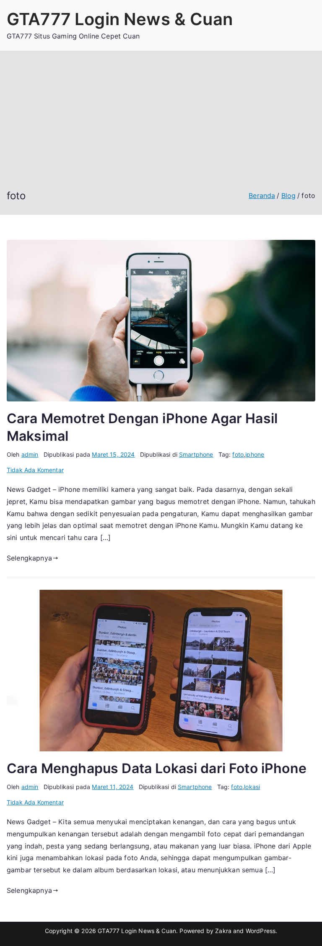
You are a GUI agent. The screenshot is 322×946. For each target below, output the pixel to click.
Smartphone (196, 454)
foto (238, 454)
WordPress (260, 930)
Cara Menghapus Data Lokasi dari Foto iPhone (156, 768)
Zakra (223, 930)
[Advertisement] (161, 126)
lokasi (252, 786)
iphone (254, 454)
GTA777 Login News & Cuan (120, 19)
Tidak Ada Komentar (35, 469)
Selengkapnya (29, 558)
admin (30, 454)
